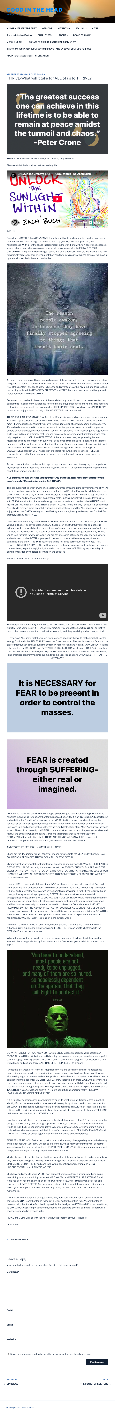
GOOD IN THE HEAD (35, 10)
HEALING (79, 28)
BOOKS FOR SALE (82, 35)
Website (11, 1339)
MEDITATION (64, 28)
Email (10, 1324)
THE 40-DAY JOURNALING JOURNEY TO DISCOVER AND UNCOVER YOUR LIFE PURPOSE (49, 49)
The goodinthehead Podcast (20, 35)
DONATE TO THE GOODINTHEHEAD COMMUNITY (52, 42)
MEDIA (95, 28)
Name (10, 1310)
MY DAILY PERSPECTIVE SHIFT (22, 28)
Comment (13, 1272)
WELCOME (47, 28)
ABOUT (62, 35)
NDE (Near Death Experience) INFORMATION (28, 56)
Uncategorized (19, 1240)
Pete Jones (39, 74)
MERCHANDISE (14, 42)
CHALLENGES (44, 35)
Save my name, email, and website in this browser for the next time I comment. (50, 1354)
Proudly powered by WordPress (20, 1407)
